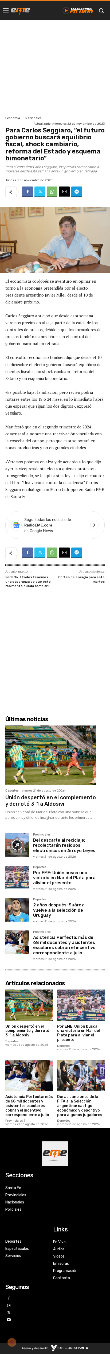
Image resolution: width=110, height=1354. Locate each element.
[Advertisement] (55, 67)
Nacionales (33, 118)
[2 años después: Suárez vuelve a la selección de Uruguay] (17, 909)
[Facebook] (27, 192)
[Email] (64, 192)
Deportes (11, 790)
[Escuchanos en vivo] (78, 10)
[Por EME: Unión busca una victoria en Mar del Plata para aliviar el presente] (17, 877)
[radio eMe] (20, 10)
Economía (12, 118)
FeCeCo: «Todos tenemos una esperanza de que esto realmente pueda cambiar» (28, 581)
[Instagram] (9, 1306)
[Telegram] (76, 192)
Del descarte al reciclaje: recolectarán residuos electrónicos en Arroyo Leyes (64, 845)
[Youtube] (9, 1320)
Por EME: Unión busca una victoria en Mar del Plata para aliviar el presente (64, 877)
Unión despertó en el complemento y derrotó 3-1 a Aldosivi (50, 800)
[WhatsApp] (52, 192)
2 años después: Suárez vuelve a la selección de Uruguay (58, 910)
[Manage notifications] (11, 1342)
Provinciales (41, 834)
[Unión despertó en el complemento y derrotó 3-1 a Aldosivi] (50, 755)
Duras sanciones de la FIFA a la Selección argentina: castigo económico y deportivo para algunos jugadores (79, 1105)
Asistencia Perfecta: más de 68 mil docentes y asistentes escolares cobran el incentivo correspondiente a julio (64, 945)
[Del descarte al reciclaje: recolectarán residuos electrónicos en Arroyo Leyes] (17, 845)
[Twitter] (39, 192)
